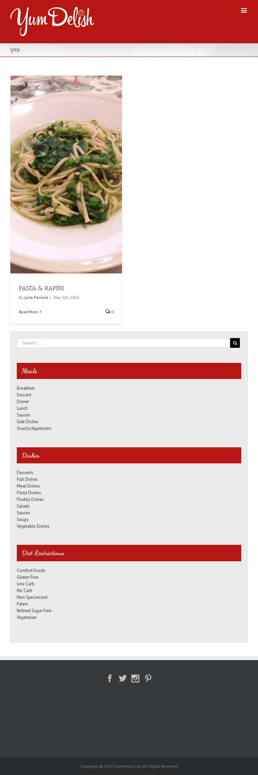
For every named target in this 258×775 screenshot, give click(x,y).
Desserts (25, 472)
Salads (23, 506)
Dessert (24, 395)
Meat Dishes (28, 486)
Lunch (22, 408)
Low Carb (25, 584)
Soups (23, 519)
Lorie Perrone (36, 297)
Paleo (22, 604)
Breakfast (26, 388)
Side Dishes (28, 422)
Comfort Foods (31, 570)
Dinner (23, 401)
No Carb (24, 590)
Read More (28, 311)
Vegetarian (27, 617)
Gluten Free (28, 577)
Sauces (23, 415)
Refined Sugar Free (34, 610)
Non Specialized (32, 597)
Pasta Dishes (29, 493)
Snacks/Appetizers (34, 428)
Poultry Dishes (30, 499)
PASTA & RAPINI (41, 288)
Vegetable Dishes (33, 526)
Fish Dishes (27, 479)
